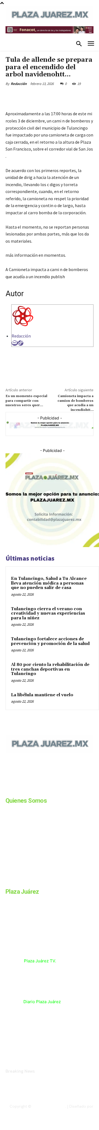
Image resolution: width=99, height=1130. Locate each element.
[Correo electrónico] (15, 343)
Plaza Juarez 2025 (48, 1106)
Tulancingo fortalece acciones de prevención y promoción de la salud (50, 641)
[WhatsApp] (66, 96)
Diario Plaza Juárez (42, 1001)
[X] (40, 96)
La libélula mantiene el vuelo (42, 695)
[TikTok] (48, 790)
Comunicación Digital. (75, 1110)
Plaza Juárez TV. (40, 960)
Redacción (19, 83)
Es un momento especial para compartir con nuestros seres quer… (26, 400)
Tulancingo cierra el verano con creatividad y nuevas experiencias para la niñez (48, 613)
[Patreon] (35, 790)
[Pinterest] (53, 96)
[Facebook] (28, 96)
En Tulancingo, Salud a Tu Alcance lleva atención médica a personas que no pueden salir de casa (49, 583)
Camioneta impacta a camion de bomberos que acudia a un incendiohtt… (75, 403)
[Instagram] (21, 790)
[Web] (20, 343)
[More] (79, 96)
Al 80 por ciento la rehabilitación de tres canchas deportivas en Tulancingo (50, 669)
